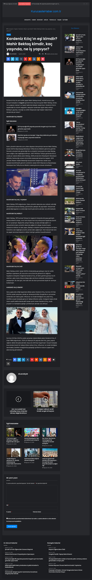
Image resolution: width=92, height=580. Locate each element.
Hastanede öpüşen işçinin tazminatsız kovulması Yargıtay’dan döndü (80, 97)
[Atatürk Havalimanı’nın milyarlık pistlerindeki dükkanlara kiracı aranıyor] (70, 173)
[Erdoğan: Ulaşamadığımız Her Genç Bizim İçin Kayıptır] (70, 111)
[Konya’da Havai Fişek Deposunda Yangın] (70, 189)
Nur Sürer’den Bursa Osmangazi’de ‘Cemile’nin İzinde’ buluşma (48, 440)
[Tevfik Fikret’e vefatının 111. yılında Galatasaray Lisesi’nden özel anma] (14, 452)
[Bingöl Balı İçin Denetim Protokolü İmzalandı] (70, 152)
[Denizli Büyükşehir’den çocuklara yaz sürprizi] (32, 432)
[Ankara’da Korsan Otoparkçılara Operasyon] (70, 49)
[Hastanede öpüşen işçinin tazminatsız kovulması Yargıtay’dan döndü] (70, 95)
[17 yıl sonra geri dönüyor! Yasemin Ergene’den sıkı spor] (14, 432)
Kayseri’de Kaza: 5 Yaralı (80, 209)
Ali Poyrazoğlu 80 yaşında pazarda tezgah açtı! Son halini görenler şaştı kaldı (53, 3)
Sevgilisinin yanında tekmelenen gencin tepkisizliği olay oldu (80, 299)
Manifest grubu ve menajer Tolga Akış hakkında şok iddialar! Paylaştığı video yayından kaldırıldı (81, 252)
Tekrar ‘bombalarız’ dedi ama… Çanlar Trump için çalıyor (80, 126)
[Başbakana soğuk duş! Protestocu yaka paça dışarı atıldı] (70, 138)
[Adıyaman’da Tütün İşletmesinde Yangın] (70, 284)
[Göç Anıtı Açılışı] (70, 164)
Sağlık (46, 20)
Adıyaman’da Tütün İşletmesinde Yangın (80, 285)
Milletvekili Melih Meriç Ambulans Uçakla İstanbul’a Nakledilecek (80, 81)
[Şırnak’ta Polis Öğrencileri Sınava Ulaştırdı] (70, 37)
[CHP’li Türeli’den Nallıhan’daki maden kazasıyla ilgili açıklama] (70, 231)
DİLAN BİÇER (13, 54)
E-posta (9, 512)
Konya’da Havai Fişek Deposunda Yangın (80, 189)
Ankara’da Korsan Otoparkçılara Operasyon (80, 50)
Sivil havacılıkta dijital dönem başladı (31, 459)
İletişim (65, 20)
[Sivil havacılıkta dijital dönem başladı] (32, 452)
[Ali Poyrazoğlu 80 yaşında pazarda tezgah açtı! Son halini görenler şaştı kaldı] (11, 128)
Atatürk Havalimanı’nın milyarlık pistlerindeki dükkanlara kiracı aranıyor (81, 175)
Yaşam (59, 20)
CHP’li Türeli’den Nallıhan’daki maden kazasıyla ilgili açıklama (80, 233)
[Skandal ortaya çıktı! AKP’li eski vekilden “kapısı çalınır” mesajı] (70, 268)
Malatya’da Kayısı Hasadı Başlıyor (80, 200)
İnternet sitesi (37, 512)
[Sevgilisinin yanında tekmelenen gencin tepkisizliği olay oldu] (70, 296)
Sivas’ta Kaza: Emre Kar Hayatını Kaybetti (80, 219)
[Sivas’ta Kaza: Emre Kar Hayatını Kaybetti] (70, 219)
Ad (7, 505)
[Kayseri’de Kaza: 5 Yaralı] (70, 211)
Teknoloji (52, 20)
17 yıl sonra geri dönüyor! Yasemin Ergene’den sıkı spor (13, 440)
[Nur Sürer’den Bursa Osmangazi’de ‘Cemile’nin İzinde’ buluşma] (50, 432)
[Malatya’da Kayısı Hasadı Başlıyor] (70, 201)
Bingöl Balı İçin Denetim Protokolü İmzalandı (80, 153)
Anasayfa (27, 20)
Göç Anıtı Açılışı (79, 163)
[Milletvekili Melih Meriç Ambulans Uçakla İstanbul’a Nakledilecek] (70, 79)
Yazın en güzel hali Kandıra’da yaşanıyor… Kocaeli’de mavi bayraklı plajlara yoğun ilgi (50, 462)
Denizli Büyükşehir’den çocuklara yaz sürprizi (31, 439)
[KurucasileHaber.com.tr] (46, 11)
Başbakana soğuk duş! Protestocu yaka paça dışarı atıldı (79, 140)
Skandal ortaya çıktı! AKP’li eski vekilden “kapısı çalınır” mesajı (81, 271)
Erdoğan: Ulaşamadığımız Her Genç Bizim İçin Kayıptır (81, 112)
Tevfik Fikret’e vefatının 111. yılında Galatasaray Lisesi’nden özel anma (13, 461)
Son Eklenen (75, 28)
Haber (34, 20)
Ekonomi (40, 20)
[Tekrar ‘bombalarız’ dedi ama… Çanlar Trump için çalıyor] (70, 124)
